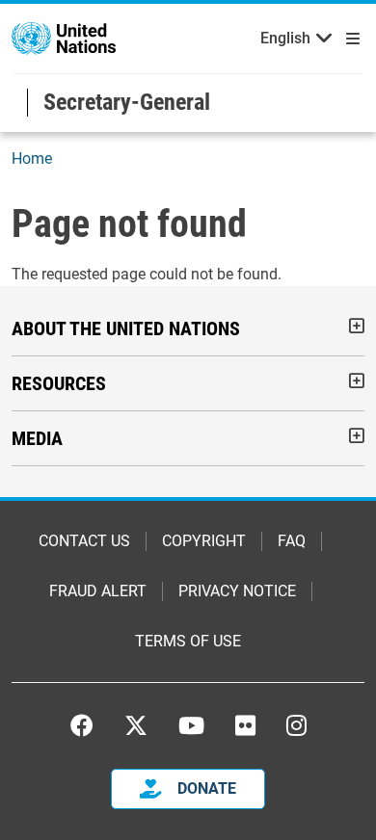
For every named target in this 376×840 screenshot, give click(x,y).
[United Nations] (64, 37)
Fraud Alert (98, 591)
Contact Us (84, 541)
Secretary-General (126, 102)
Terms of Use (188, 641)
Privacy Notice (237, 591)
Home (32, 158)
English (285, 38)
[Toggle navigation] (349, 38)
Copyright (204, 541)
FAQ (292, 541)
